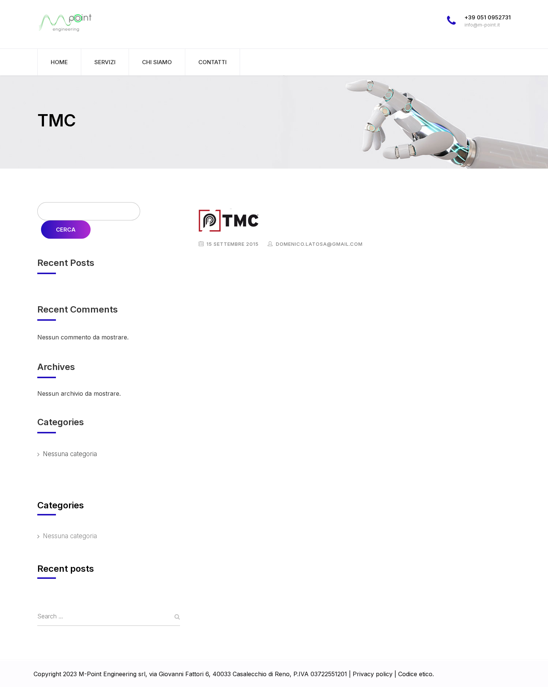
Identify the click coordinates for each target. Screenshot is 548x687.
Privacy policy (373, 674)
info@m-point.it (482, 25)
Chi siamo (157, 62)
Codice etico (415, 674)
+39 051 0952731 (487, 17)
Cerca (66, 229)
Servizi (105, 62)
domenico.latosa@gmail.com (319, 244)
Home (59, 62)
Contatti (212, 62)
